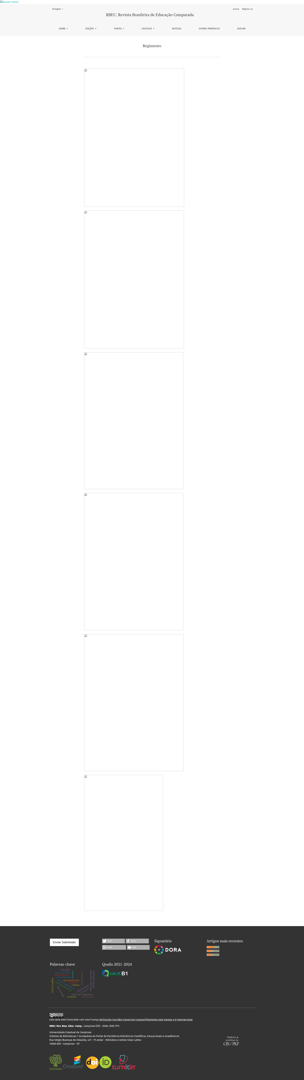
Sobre (62, 28)
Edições (90, 28)
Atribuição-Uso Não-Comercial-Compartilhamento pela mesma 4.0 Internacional (146, 1019)
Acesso (236, 9)
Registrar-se (247, 9)
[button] (113, 941)
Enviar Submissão (64, 942)
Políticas (147, 28)
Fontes (118, 28)
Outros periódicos (209, 28)
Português (58, 9)
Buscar (241, 28)
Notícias (176, 28)
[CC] (56, 1015)
